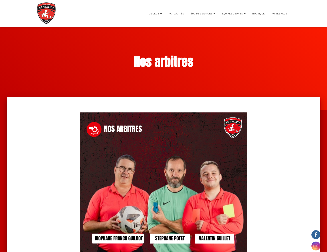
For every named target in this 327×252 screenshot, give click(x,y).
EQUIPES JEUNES (232, 13)
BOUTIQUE (258, 13)
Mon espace (279, 13)
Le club (154, 13)
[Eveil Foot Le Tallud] (46, 13)
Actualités (176, 13)
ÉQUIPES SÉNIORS (202, 13)
